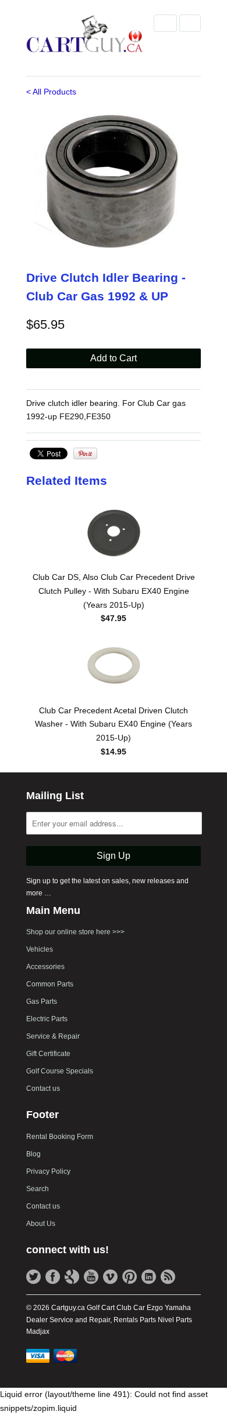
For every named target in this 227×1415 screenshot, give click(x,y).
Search (37, 1189)
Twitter (33, 1276)
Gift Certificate (48, 1054)
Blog (33, 1154)
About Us (40, 1224)
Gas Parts (41, 1001)
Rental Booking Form (59, 1137)
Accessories (45, 967)
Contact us (43, 1088)
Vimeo (110, 1276)
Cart (190, 23)
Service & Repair (53, 1036)
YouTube (91, 1276)
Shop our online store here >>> (75, 932)
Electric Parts (47, 1019)
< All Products (51, 91)
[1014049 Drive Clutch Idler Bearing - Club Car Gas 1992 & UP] (113, 182)
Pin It (85, 453)
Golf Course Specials (59, 1071)
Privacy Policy (48, 1171)
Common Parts (49, 984)
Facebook (52, 1276)
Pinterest (129, 1276)
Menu (165, 23)
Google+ (72, 1276)
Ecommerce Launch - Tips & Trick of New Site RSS (168, 1276)
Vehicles (39, 949)
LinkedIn (148, 1276)
